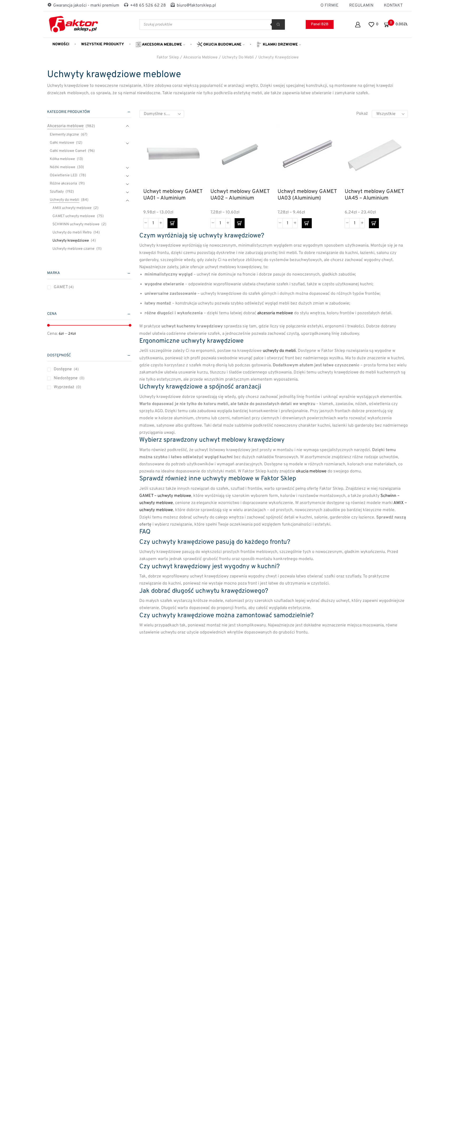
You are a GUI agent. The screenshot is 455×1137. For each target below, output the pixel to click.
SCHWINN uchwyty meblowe (76, 224)
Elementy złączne (64, 134)
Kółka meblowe (62, 159)
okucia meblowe (311, 471)
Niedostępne (69, 378)
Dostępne (66, 369)
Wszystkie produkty (102, 44)
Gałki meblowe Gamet (68, 151)
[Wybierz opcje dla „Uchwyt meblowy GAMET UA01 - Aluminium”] (172, 223)
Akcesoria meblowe (161, 44)
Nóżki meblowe (62, 167)
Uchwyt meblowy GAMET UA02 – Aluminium (240, 195)
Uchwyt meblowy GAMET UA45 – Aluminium (374, 195)
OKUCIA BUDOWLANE (221, 44)
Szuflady (57, 192)
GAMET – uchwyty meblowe (165, 495)
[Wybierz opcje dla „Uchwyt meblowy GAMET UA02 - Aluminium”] (240, 223)
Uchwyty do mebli (238, 57)
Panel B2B (319, 24)
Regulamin (361, 5)
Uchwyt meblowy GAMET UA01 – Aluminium (172, 195)
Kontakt (393, 5)
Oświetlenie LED (63, 175)
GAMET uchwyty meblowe (73, 216)
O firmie (329, 5)
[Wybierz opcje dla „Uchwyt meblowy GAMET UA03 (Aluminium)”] (307, 223)
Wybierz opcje (193, 161)
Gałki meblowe (62, 143)
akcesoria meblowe (275, 313)
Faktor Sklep (168, 57)
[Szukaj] (278, 24)
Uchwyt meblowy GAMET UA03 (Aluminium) (307, 195)
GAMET (64, 287)
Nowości (60, 44)
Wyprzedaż (67, 387)
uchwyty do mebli (279, 350)
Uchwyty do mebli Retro (72, 232)
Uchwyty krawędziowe (278, 57)
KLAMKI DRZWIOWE (280, 44)
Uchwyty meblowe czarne (73, 249)
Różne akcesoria (63, 183)
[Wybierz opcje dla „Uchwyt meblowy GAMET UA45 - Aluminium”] (374, 223)
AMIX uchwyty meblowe (72, 208)
